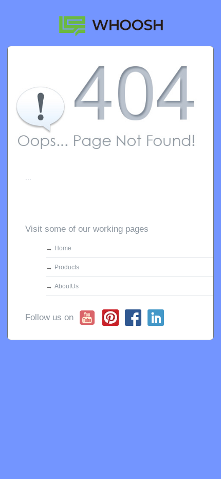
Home (62, 248)
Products (66, 267)
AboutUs (66, 286)
